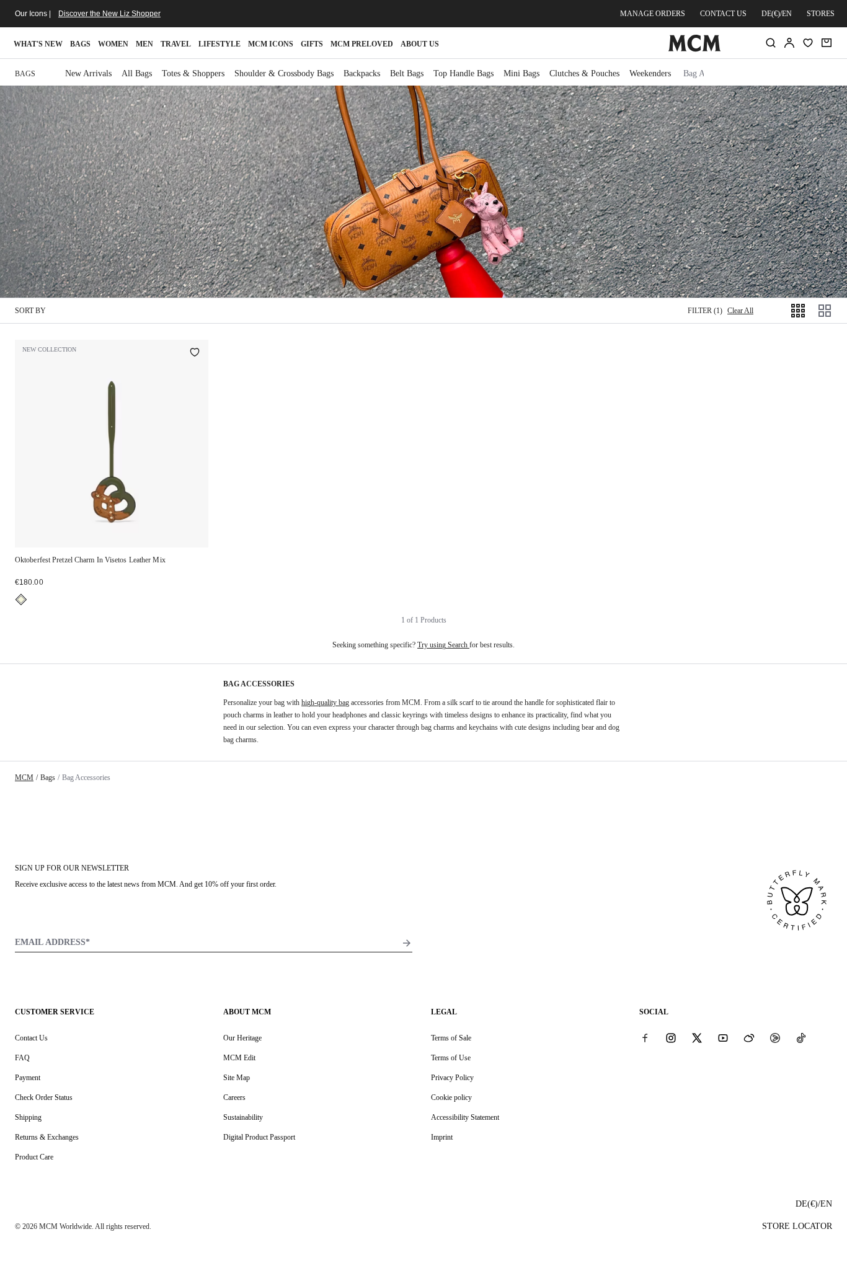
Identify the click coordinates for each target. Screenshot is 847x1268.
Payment (27, 1077)
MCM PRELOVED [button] (361, 44)
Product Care (34, 1157)
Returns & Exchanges (47, 1137)
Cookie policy (451, 1097)
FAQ (22, 1057)
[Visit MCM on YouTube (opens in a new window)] (723, 1037)
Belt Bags (406, 73)
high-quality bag (325, 702)
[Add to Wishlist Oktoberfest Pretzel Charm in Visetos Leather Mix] (194, 353)
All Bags (137, 73)
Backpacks (362, 73)
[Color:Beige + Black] (21, 599)
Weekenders (650, 73)
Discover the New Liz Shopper (109, 13)
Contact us (723, 13)
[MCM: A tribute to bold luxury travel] (694, 49)
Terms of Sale (451, 1038)
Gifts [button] (312, 44)
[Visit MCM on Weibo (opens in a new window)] (749, 1037)
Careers (234, 1097)
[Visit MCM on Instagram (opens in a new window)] (670, 1037)
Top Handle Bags (463, 73)
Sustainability (243, 1117)
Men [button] (144, 44)
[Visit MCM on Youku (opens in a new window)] (775, 1037)
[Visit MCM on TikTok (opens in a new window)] (801, 1037)
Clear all (740, 310)
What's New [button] (38, 44)
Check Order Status (44, 1097)
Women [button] (113, 44)
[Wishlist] (808, 42)
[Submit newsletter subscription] (406, 943)
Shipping (28, 1117)
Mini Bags (521, 73)
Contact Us (31, 1038)
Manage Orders (652, 13)
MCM (24, 777)
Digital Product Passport (259, 1137)
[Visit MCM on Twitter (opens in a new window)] (697, 1037)
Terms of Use (451, 1057)
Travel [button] (176, 44)
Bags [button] (80, 44)
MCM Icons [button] (270, 44)
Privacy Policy (452, 1077)
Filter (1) (705, 310)
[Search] (770, 42)
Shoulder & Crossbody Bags (284, 73)
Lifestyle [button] (219, 44)
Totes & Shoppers (193, 73)
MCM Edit (239, 1057)
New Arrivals (88, 73)
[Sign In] (789, 42)
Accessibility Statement (465, 1117)
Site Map (236, 1077)
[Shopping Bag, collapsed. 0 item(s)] (826, 42)
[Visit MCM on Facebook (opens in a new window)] (644, 1037)
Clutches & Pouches (584, 73)
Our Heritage (242, 1038)
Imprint (442, 1137)
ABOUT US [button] (420, 44)
